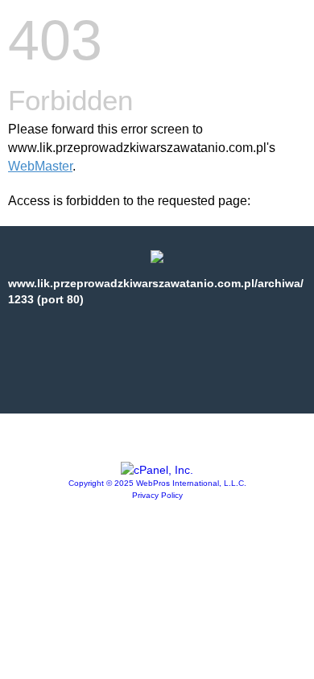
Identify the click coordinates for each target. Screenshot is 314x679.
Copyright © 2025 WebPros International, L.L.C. (157, 483)
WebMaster (40, 166)
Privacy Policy (157, 495)
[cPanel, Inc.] (157, 469)
